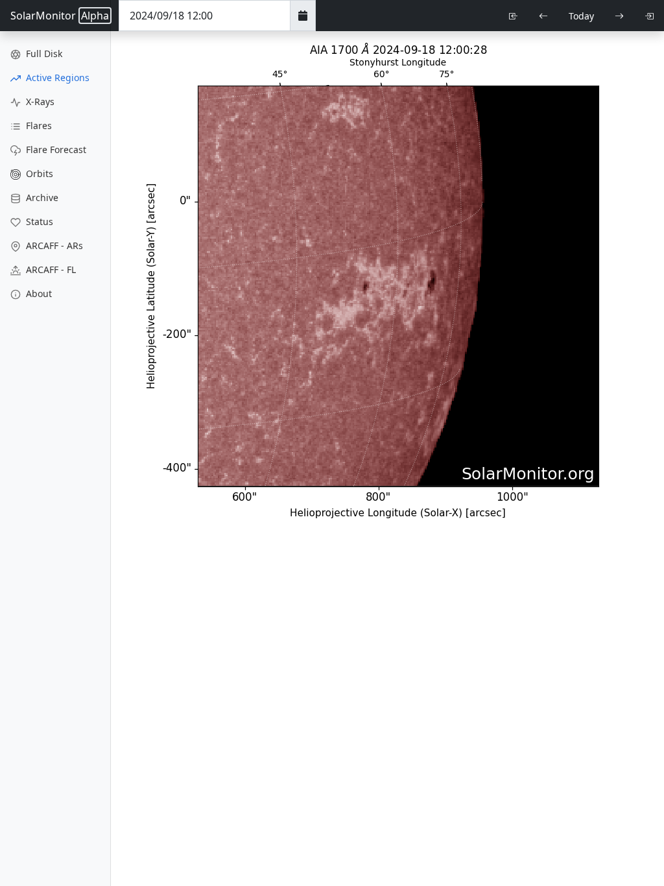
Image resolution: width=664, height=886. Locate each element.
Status (38, 221)
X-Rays (38, 101)
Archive (40, 197)
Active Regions (56, 77)
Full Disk (42, 53)
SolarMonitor (59, 15)
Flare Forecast (54, 149)
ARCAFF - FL (49, 269)
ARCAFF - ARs (53, 245)
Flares (37, 125)
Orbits (38, 173)
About (37, 293)
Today (581, 16)
